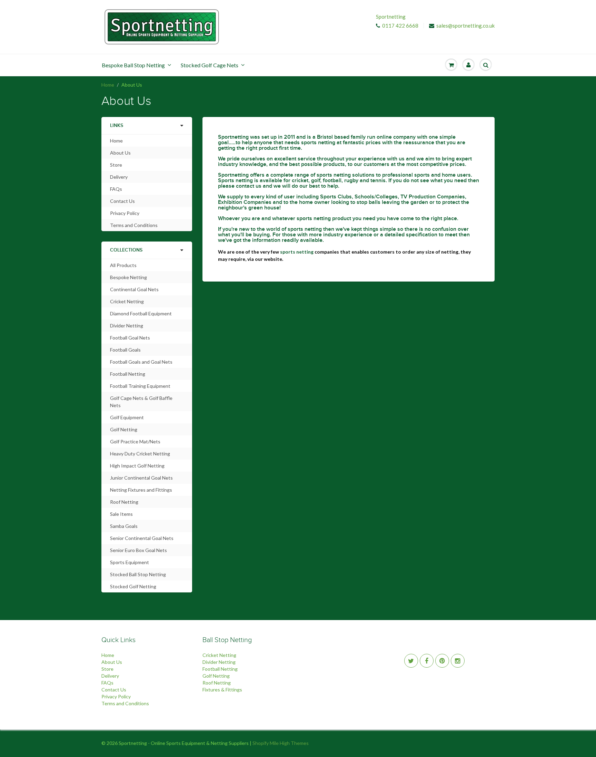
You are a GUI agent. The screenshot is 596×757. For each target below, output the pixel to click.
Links (116, 125)
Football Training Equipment (140, 386)
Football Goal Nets (130, 338)
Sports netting (235, 180)
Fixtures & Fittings (222, 689)
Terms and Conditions (134, 225)
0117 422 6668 (400, 25)
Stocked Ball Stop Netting (138, 574)
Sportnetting (391, 16)
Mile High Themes (289, 743)
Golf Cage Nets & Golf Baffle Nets (141, 401)
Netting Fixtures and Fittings (141, 490)
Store (116, 165)
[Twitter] (411, 661)
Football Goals (125, 350)
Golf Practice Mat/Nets (135, 441)
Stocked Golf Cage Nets (209, 65)
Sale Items (121, 514)
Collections (126, 250)
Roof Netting (124, 502)
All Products (123, 265)
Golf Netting (123, 429)
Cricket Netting (127, 301)
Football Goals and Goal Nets (141, 362)
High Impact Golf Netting (137, 466)
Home (107, 85)
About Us (120, 153)
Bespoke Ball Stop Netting (133, 65)
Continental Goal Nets (134, 289)
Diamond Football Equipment (141, 313)
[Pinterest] (442, 661)
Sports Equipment (129, 562)
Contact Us (122, 201)
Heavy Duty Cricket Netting (140, 453)
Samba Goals (124, 526)
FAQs (116, 189)
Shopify (260, 743)
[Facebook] (427, 661)
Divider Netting (126, 325)
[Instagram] (458, 661)
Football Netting (127, 374)
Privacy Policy (124, 213)
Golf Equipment (127, 417)
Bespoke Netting (128, 277)
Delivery (119, 177)
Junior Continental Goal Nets (141, 478)
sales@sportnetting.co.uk (465, 25)
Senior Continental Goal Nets (141, 538)
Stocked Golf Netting (133, 586)
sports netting (318, 142)
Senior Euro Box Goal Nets (138, 550)
